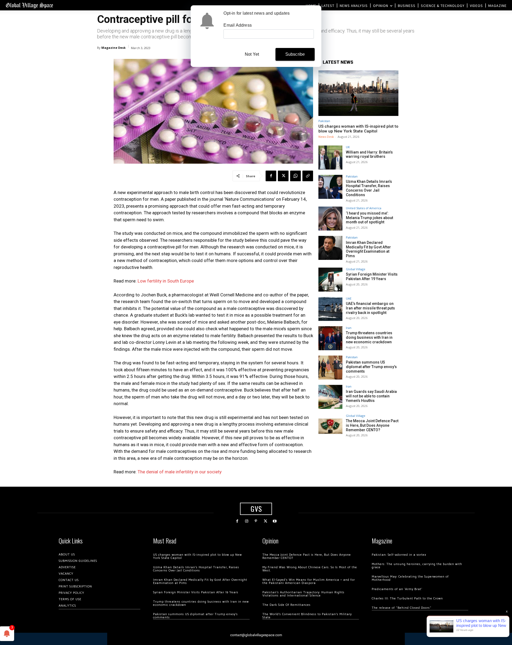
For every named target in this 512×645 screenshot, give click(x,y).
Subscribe (295, 54)
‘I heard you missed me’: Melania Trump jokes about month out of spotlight (369, 217)
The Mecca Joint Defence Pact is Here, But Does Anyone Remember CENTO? (372, 425)
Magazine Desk (113, 48)
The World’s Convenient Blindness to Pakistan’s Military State (307, 616)
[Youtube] (274, 521)
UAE (348, 298)
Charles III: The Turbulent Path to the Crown (407, 598)
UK (348, 147)
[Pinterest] (256, 521)
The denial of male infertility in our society (180, 471)
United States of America (363, 208)
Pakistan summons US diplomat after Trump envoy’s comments (371, 366)
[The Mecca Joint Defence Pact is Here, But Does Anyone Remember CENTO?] (330, 426)
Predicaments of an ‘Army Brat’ (397, 589)
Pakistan (324, 120)
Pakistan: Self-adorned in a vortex (399, 554)
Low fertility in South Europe (166, 281)
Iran (348, 327)
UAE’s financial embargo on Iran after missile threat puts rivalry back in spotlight (370, 308)
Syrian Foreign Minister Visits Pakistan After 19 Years (372, 276)
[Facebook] (271, 176)
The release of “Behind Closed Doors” (401, 607)
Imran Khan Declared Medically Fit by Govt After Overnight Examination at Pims (368, 249)
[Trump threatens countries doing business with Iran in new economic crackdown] (330, 338)
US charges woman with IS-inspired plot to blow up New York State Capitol (358, 129)
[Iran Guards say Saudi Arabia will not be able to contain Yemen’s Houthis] (330, 397)
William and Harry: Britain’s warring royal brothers (369, 154)
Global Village (355, 269)
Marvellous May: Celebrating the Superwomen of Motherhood (410, 578)
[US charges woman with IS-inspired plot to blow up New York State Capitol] (358, 93)
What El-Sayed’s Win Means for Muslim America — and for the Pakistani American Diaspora (308, 581)
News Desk (326, 137)
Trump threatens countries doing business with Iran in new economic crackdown (369, 337)
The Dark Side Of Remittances (286, 604)
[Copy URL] (307, 176)
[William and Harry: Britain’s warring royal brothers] (330, 158)
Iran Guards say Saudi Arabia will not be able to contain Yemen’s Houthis (371, 396)
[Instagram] (246, 521)
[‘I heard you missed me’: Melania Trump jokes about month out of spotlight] (330, 219)
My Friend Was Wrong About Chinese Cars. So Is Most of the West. (309, 569)
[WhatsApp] (295, 176)
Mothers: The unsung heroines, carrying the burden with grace (417, 566)
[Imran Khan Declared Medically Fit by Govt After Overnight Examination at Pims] (330, 248)
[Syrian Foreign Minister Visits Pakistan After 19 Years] (330, 280)
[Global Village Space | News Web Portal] (29, 5)
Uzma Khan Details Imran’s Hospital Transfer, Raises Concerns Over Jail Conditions (369, 188)
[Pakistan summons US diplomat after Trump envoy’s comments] (330, 368)
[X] (283, 176)
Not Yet (252, 54)
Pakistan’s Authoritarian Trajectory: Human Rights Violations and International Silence (303, 594)
